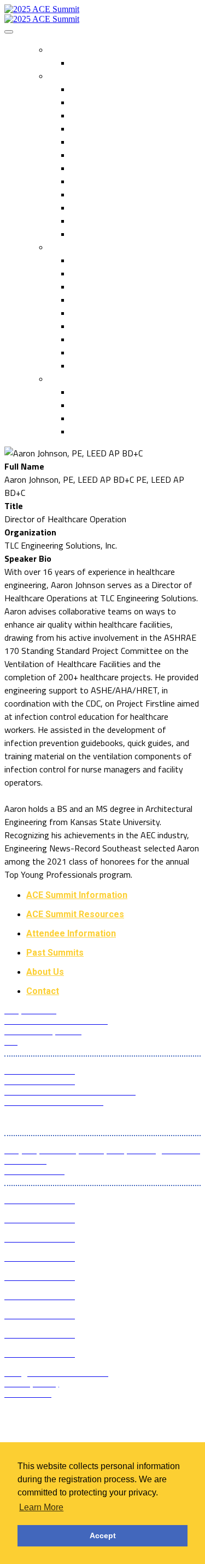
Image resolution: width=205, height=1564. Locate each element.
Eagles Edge (92, 194)
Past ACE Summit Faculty (117, 352)
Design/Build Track (104, 286)
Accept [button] (103, 1535)
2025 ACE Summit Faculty (118, 339)
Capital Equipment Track (114, 299)
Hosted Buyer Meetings (114, 167)
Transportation (98, 418)
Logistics (68, 378)
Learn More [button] (41, 1507)
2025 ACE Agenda (103, 88)
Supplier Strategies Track (116, 273)
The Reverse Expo (103, 102)
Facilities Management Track (122, 325)
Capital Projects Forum (112, 260)
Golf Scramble (95, 207)
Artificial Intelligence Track (118, 312)
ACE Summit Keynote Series (122, 181)
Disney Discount (100, 431)
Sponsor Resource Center (116, 404)
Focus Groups (95, 154)
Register (67, 49)
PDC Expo (88, 115)
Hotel (80, 391)
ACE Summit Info (83, 75)
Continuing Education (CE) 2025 (127, 365)
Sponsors (87, 220)
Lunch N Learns (98, 141)
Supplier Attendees (105, 128)
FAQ (78, 62)
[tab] (113, 895)
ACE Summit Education (96, 246)
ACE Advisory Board (106, 233)
